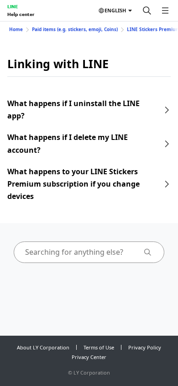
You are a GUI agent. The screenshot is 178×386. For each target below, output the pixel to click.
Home (16, 29)
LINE (12, 6)
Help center (20, 14)
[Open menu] (165, 10)
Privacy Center (89, 357)
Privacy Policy (144, 347)
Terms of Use (99, 347)
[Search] (147, 10)
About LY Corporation (43, 347)
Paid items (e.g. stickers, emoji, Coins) (75, 29)
